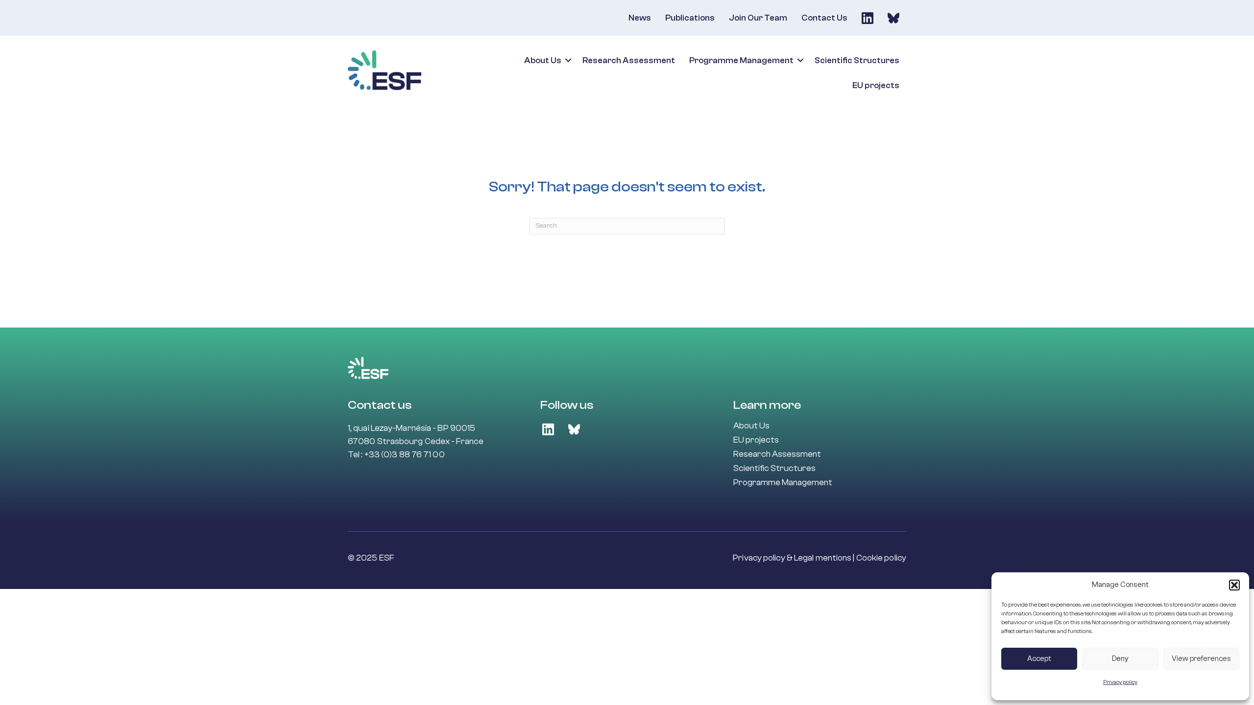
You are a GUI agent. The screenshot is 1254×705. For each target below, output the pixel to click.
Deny (1120, 659)
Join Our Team (758, 18)
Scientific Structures (857, 60)
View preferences (1201, 659)
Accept (1039, 659)
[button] (1234, 585)
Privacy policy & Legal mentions (792, 558)
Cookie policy (881, 558)
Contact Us (824, 18)
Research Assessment (628, 60)
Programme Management (741, 60)
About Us (542, 60)
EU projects (875, 85)
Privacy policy (1120, 682)
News (639, 18)
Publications (690, 18)
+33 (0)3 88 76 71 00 (404, 454)
